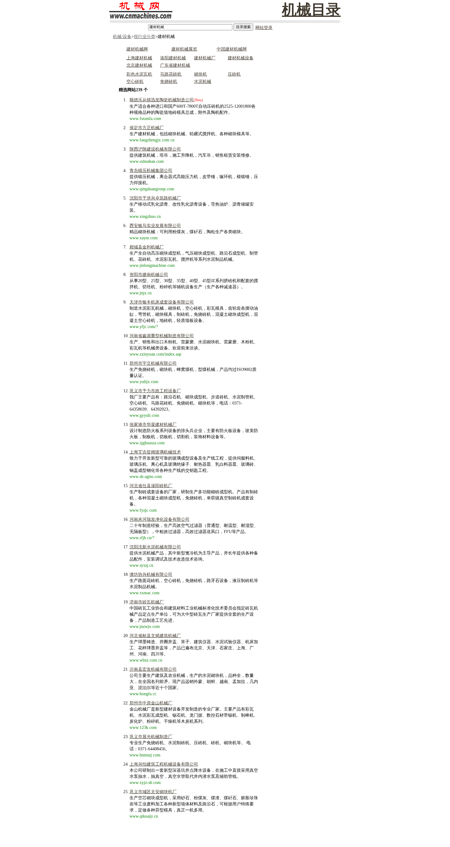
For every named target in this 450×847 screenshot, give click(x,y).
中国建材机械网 (232, 49)
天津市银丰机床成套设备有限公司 (161, 302)
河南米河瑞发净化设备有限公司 (159, 519)
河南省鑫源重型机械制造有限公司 (161, 336)
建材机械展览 (184, 49)
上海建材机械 (139, 58)
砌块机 (200, 74)
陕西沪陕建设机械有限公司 (155, 149)
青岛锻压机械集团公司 (150, 170)
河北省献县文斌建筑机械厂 (155, 635)
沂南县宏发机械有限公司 (153, 669)
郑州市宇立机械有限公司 (153, 363)
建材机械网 (137, 49)
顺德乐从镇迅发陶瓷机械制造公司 (161, 100)
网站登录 (263, 27)
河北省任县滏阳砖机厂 (150, 485)
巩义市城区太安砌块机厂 (153, 791)
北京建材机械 (139, 65)
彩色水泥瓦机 (139, 74)
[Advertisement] (289, 136)
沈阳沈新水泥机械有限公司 (155, 547)
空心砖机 (135, 81)
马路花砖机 (171, 74)
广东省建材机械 (175, 65)
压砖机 (234, 74)
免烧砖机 (168, 81)
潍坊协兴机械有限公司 (150, 574)
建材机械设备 (240, 58)
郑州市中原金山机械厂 (150, 703)
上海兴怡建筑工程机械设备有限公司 (163, 764)
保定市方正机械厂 (146, 127)
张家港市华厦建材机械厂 (153, 424)
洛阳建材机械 (173, 58)
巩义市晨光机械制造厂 (150, 736)
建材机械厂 (205, 58)
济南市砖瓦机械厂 (146, 602)
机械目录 (311, 10)
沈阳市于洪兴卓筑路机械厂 (155, 198)
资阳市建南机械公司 (148, 274)
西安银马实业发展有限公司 (155, 225)
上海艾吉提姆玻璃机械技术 (155, 452)
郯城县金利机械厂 (146, 247)
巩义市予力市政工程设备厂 (155, 391)
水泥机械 (202, 81)
